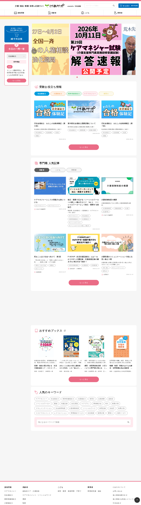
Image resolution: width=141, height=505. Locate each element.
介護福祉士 (58, 94)
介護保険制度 (74, 408)
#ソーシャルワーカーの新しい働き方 (79, 225)
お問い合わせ (117, 491)
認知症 (111, 399)
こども (57, 170)
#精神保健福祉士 (73, 219)
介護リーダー (121, 413)
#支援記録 (94, 265)
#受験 (37, 135)
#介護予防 (106, 211)
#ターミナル (39, 268)
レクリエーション (60, 413)
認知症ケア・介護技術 (31, 491)
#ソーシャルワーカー (75, 222)
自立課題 (74, 403)
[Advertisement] (16, 121)
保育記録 (102, 408)
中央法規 (116, 503)
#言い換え (106, 267)
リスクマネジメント (43, 413)
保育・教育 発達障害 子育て (70, 491)
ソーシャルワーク (89, 408)
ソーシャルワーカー (43, 403)
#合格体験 (49, 132)
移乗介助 (115, 403)
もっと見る (16, 80)
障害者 (74, 170)
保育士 (106, 94)
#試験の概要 (92, 130)
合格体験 (101, 399)
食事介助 (121, 408)
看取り (110, 413)
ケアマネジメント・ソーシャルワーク (37, 495)
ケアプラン (86, 403)
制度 (24, 503)
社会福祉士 (42, 94)
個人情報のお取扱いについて (123, 499)
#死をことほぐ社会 (41, 265)
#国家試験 (82, 130)
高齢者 (41, 170)
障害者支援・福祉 (94, 491)
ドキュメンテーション (44, 408)
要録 (55, 403)
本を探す (126, 6)
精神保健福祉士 (74, 94)
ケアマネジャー (90, 94)
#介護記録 (85, 265)
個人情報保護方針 (119, 495)
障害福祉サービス (77, 413)
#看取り (52, 265)
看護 (24, 499)
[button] (74, 77)
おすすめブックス (50, 330)
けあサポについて (119, 487)
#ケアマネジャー (40, 205)
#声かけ (105, 271)
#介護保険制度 (107, 208)
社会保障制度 (60, 408)
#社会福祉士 (39, 132)
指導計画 (101, 413)
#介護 (126, 208)
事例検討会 (97, 403)
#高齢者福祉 (118, 208)
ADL (106, 403)
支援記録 (64, 403)
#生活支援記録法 (73, 265)
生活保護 (91, 413)
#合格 (57, 132)
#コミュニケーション (118, 267)
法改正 (112, 408)
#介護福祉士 (85, 219)
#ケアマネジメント (54, 205)
